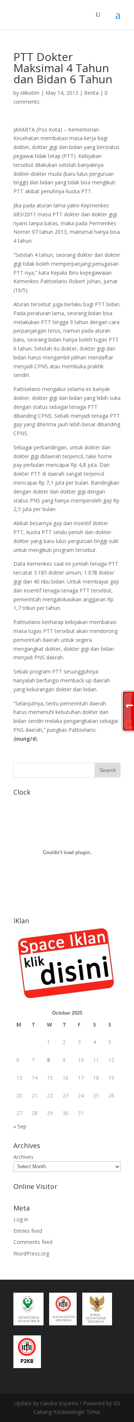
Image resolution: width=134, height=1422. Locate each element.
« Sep (19, 1126)
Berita (91, 92)
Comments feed (32, 1241)
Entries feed (27, 1230)
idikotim (29, 92)
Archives (23, 1156)
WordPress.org (31, 1253)
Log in (20, 1219)
